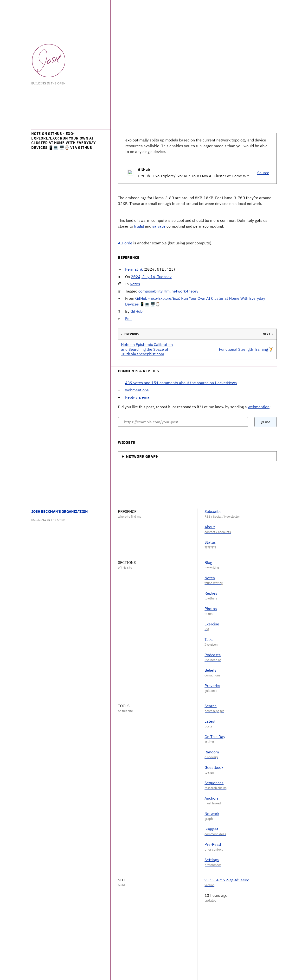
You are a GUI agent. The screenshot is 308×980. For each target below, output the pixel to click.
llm (167, 291)
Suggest (211, 829)
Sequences (214, 782)
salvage (159, 226)
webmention (259, 406)
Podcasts (213, 654)
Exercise (212, 624)
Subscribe (213, 511)
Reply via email (138, 397)
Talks (209, 639)
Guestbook (214, 767)
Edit (128, 318)
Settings (212, 859)
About (210, 526)
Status (210, 542)
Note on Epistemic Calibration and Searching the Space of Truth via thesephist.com (147, 349)
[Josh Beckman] (48, 60)
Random (212, 752)
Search (211, 705)
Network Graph (142, 456)
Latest (210, 721)
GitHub (136, 311)
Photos (211, 608)
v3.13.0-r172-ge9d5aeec (227, 880)
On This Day (215, 736)
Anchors (212, 798)
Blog (208, 562)
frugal (139, 226)
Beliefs (210, 670)
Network (212, 813)
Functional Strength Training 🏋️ (246, 349)
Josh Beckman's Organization (59, 511)
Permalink (134, 269)
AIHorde (125, 243)
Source (263, 172)
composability (150, 291)
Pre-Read (213, 844)
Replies (211, 593)
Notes (135, 283)
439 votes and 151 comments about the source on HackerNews (181, 382)
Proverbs (212, 685)
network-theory (185, 291)
